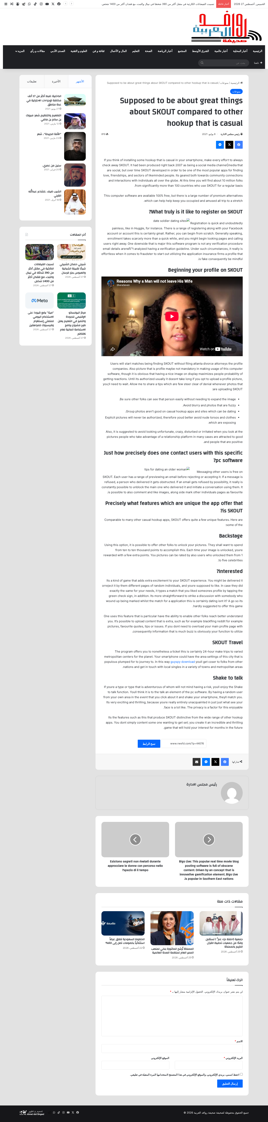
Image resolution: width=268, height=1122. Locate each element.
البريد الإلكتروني (233, 1057)
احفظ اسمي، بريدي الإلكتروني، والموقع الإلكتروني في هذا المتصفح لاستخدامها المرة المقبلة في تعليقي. (184, 1074)
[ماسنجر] (220, 145)
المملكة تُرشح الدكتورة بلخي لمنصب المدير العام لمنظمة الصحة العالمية (172, 950)
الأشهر (80, 81)
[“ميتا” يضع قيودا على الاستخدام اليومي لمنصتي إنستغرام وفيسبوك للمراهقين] (39, 300)
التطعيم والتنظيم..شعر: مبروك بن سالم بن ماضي (43, 117)
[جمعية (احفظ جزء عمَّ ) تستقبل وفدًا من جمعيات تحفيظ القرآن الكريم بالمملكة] (221, 923)
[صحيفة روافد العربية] (227, 26)
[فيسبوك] (239, 145)
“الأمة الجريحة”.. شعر (49, 134)
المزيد (21, 51)
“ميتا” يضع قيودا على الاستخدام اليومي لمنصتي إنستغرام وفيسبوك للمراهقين (41, 319)
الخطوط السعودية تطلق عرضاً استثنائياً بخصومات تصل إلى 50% (125, 941)
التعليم (135, 51)
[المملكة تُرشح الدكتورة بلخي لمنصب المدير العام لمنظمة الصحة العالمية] (172, 928)
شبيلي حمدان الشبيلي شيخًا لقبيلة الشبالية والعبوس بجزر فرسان (73, 268)
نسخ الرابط (149, 743)
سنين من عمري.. (51, 165)
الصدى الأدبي (57, 51)
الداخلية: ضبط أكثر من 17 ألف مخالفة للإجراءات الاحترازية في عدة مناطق (43, 100)
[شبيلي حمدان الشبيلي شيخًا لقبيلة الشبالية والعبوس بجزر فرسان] (71, 252)
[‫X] (229, 145)
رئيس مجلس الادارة (230, 134)
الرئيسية (257, 51)
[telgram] (23, 4)
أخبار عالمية (221, 51)
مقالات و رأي (37, 51)
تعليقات (31, 81)
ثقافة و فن (99, 51)
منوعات (224, 82)
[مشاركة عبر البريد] (197, 762)
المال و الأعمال (118, 51)
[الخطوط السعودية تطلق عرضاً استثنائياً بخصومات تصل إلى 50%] (123, 923)
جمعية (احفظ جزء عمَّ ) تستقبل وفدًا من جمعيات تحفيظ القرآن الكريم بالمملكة (224, 943)
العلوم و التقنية (79, 51)
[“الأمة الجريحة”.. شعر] (75, 146)
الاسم (239, 1041)
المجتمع (182, 51)
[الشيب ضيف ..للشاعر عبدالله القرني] (75, 202)
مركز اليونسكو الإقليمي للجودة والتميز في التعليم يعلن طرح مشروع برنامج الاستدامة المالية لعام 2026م (72, 323)
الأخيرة (56, 81)
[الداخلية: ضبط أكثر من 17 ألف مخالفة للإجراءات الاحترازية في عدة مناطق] (75, 100)
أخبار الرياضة (165, 51)
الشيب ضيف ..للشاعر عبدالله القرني (44, 193)
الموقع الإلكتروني (160, 1057)
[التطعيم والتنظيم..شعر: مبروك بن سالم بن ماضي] (75, 121)
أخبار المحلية (240, 51)
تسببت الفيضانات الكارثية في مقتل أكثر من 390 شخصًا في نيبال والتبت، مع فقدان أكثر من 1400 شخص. (157, 4)
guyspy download (182, 662)
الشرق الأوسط (200, 51)
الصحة (148, 51)
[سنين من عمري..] (75, 175)
